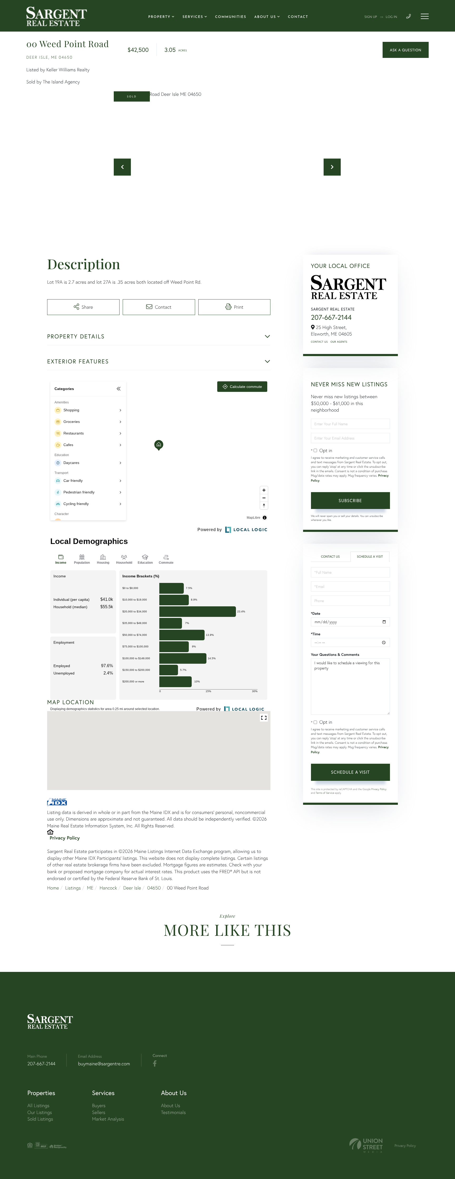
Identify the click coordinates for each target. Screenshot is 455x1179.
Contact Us (319, 341)
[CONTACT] (406, 50)
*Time (315, 634)
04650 (154, 888)
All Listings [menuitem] (38, 1105)
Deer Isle (132, 888)
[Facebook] (155, 1063)
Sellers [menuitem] (98, 1112)
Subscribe (350, 500)
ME (90, 888)
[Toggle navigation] (425, 16)
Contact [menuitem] (298, 17)
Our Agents (338, 341)
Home (53, 888)
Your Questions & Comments (335, 654)
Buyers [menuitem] (99, 1105)
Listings (73, 888)
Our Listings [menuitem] (39, 1112)
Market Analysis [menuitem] (108, 1119)
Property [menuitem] (159, 17)
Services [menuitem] (192, 17)
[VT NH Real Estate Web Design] (366, 1145)
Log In (391, 17)
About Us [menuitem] (265, 17)
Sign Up (370, 17)
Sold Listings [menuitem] (40, 1119)
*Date (315, 613)
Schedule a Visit (370, 557)
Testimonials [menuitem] (173, 1112)
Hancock (108, 888)
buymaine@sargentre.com (104, 1064)
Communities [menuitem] (230, 17)
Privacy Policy (65, 838)
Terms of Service (325, 793)
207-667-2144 (331, 317)
